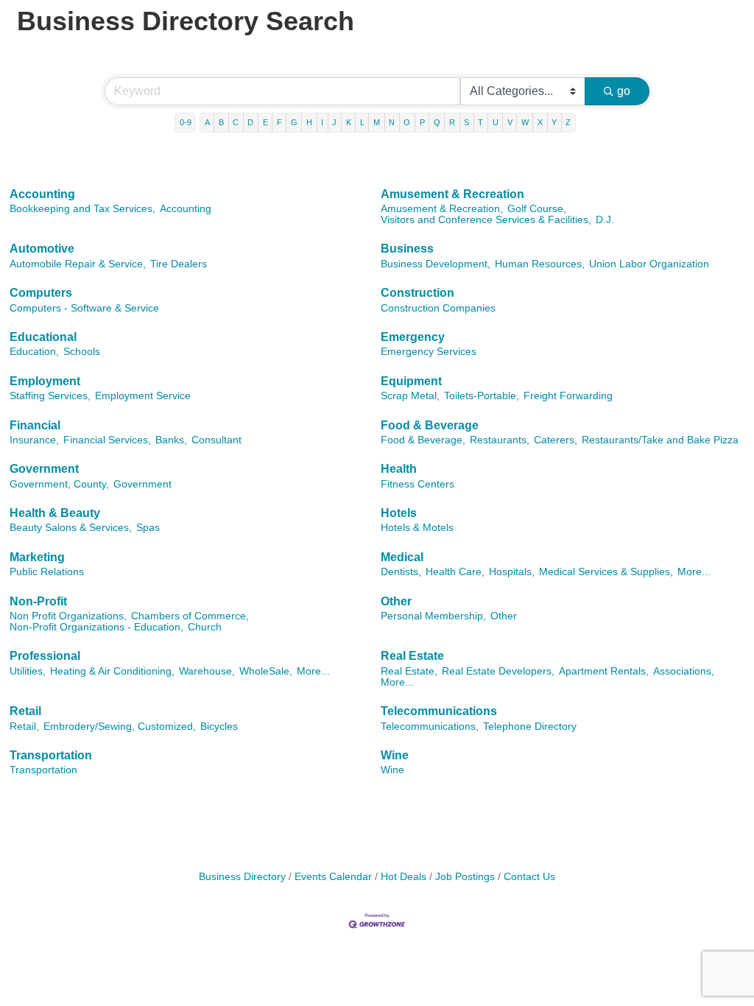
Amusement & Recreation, (442, 208)
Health (399, 468)
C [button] (236, 122)
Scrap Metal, (410, 395)
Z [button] (568, 122)
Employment (45, 381)
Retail (25, 711)
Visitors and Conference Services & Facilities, (486, 219)
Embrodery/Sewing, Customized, (119, 726)
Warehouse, (207, 671)
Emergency (413, 337)
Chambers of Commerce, (190, 616)
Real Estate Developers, (498, 671)
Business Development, (435, 264)
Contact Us (529, 876)
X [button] (540, 122)
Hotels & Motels (417, 527)
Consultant (216, 440)
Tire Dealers (178, 264)
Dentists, (401, 571)
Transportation (51, 755)
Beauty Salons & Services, (71, 527)
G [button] (294, 122)
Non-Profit (38, 601)
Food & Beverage (430, 425)
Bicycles (219, 726)
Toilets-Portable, (481, 395)
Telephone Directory (530, 726)
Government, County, (59, 484)
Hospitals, (512, 571)
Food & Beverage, (423, 440)
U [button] (495, 122)
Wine (395, 755)
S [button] (466, 122)
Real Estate (412, 656)
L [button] (362, 122)
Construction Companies (438, 308)
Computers (41, 292)
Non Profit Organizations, (68, 616)
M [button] (376, 122)
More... (694, 571)
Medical (402, 557)
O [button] (407, 122)
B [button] (221, 122)
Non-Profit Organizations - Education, (96, 627)
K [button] (348, 122)
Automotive (42, 248)
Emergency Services (428, 351)
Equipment (411, 381)
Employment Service (143, 395)
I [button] (322, 122)
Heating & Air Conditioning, (112, 671)
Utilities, (28, 671)
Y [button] (554, 122)
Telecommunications (439, 711)
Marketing (37, 557)
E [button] (265, 122)
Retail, (24, 726)
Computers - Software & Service (84, 308)
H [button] (309, 122)
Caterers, (555, 440)
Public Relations (47, 571)
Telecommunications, (430, 726)
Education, (34, 351)
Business (407, 248)
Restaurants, (499, 440)
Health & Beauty (55, 513)
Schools (81, 351)
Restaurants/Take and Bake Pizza (660, 440)
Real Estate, (409, 671)
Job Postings (465, 876)
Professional (45, 656)
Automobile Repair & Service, (78, 264)
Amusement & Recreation (452, 194)
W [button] (525, 122)
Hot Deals (403, 876)
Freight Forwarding (568, 395)
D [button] (250, 122)
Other (396, 601)
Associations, (683, 671)
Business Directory (242, 876)
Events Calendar (333, 876)
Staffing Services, (50, 395)
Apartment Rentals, (604, 671)
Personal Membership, (433, 616)
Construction (417, 292)
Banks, (171, 440)
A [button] (207, 122)
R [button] (452, 122)
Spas (148, 527)
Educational (43, 337)
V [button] (509, 122)
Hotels (399, 513)
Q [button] (437, 122)
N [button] (392, 122)
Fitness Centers (417, 484)
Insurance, (34, 440)
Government (44, 468)
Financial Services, (107, 440)
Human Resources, (540, 264)
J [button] (334, 122)
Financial (35, 425)
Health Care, (455, 571)
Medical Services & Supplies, (606, 571)
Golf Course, (536, 208)
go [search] (623, 91)
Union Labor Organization (649, 264)
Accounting (42, 194)
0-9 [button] (185, 122)
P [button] (422, 122)
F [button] (279, 122)
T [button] (480, 122)
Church (205, 627)
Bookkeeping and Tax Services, (82, 208)
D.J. (605, 219)
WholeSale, (265, 671)
